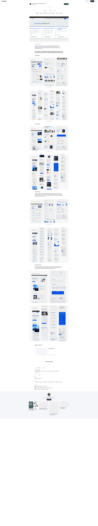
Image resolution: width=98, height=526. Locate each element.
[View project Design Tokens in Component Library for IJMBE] (33, 405)
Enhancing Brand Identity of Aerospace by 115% (54, 414)
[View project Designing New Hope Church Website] (64, 404)
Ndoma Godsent (37, 45)
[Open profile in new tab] (30, 4)
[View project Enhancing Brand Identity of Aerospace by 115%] (54, 407)
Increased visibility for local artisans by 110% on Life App (43, 409)
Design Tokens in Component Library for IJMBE (33, 409)
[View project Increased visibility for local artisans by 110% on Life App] (43, 404)
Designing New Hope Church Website (63, 408)
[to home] (3, 1)
